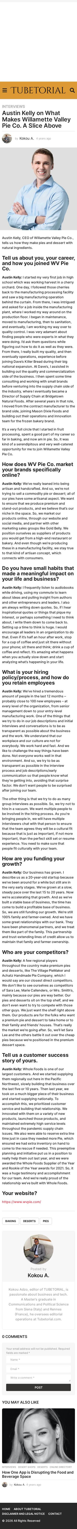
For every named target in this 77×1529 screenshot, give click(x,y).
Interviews (13, 107)
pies (46, 1221)
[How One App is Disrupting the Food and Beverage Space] (38, 1435)
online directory (61, 1467)
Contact (55, 1513)
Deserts (29, 1221)
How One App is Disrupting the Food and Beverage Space (38, 1474)
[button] (4, 90)
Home (6, 1509)
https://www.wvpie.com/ (21, 1202)
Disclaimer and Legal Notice (23, 1513)
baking (10, 1221)
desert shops (26, 1467)
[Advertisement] (38, 41)
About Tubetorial (27, 1509)
